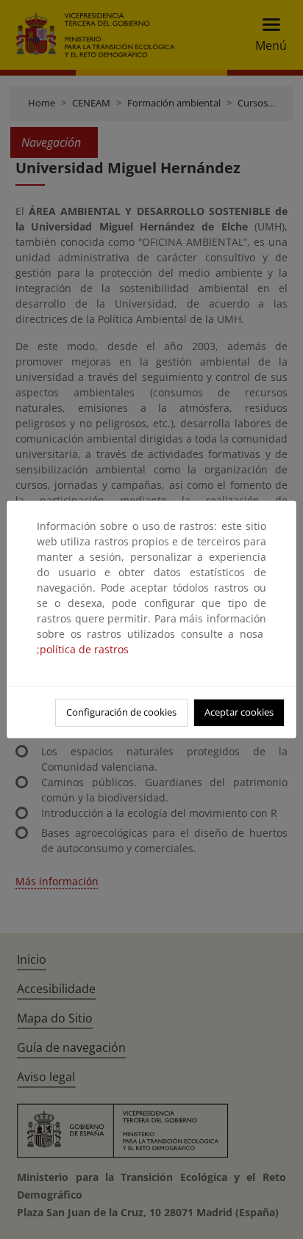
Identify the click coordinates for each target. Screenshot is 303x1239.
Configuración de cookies (121, 712)
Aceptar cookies (239, 712)
